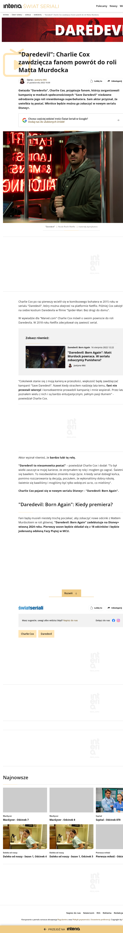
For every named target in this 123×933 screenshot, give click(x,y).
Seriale (28, 15)
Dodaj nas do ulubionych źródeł (58, 121)
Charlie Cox (27, 633)
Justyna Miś (41, 79)
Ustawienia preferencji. (101, 919)
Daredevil (38, 15)
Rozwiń (68, 593)
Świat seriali (17, 15)
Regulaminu (62, 919)
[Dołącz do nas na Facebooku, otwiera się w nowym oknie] (113, 620)
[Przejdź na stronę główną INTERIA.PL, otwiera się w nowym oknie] (13, 6)
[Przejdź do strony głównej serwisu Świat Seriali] (41, 6)
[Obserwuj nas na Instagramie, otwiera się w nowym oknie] (118, 620)
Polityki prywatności (81, 919)
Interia (6, 15)
